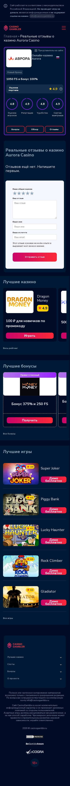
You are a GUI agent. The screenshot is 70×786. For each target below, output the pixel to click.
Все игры (8, 618)
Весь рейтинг (10, 348)
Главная (10, 36)
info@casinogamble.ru (42, 16)
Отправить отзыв (35, 256)
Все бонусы (9, 433)
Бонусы (15, 129)
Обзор (34, 129)
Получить (29, 420)
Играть (29, 336)
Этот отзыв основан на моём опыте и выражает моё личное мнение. (32, 244)
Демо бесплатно (53, 479)
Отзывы (54, 129)
